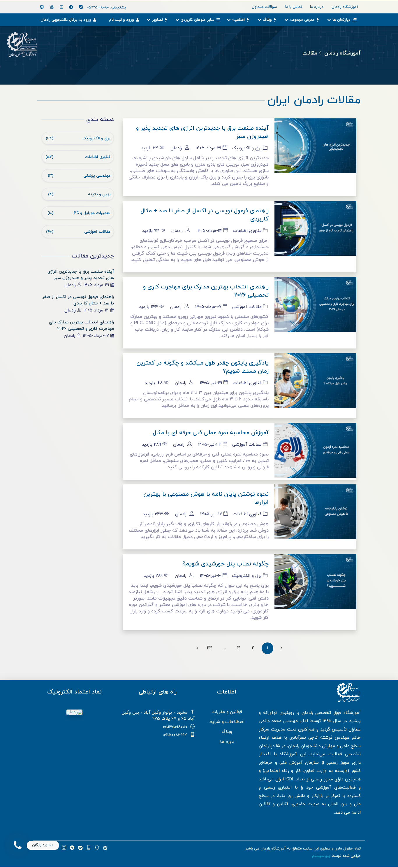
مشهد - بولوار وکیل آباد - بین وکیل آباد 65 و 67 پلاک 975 (158, 716)
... (224, 648)
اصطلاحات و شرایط (226, 722)
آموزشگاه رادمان (342, 53)
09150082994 (175, 735)
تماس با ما (293, 7)
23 (209, 648)
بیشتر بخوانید (315, 156)
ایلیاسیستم (321, 856)
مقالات (309, 53)
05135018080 (106, 7)
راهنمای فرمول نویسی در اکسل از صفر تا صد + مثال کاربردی (78, 300)
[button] (17, 845)
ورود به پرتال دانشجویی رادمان (65, 19)
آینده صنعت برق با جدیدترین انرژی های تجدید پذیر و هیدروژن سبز (80, 275)
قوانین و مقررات (227, 712)
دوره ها (227, 742)
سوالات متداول (264, 7)
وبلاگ (267, 19)
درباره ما (316, 7)
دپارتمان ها (341, 19)
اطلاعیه (238, 19)
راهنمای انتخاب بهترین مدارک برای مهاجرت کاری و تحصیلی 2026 (81, 325)
